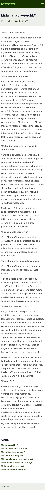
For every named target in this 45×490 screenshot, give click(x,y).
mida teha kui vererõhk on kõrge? (17, 462)
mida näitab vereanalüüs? (13, 469)
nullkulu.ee (5, 486)
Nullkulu (8, 4)
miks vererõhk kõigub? (12, 455)
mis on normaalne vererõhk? (15, 448)
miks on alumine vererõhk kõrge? (17, 459)
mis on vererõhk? (9, 445)
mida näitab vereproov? (12, 466)
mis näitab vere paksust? (13, 452)
